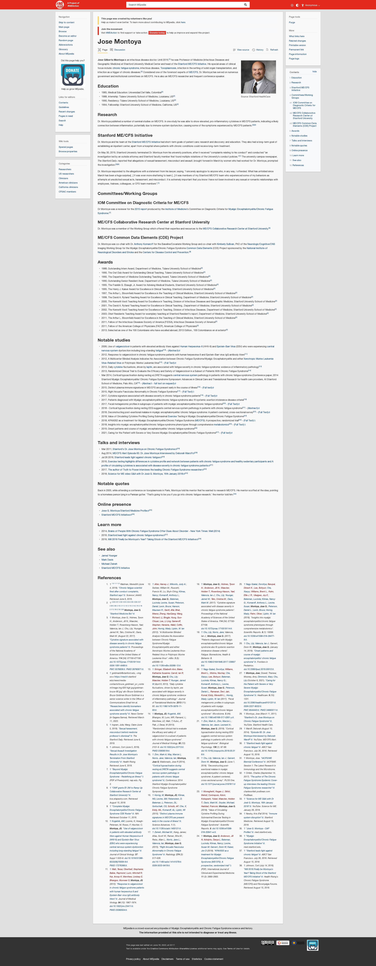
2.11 (122, 606)
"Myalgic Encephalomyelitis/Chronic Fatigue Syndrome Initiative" (260, 839)
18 (201, 395)
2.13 (129, 606)
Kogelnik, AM (118, 821)
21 (243, 407)
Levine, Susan (167, 602)
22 (254, 411)
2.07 (139, 602)
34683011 (271, 710)
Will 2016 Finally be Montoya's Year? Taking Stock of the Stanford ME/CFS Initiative (152, 539)
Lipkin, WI (180, 810)
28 (178, 448)
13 (260, 366)
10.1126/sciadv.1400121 (167, 828)
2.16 (140, 606)
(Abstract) (173, 351)
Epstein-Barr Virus (226, 346)
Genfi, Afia (169, 610)
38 (199, 538)
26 (195, 428)
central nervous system (185, 375)
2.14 (133, 606)
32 (205, 469)
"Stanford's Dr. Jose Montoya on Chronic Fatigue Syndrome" (259, 719)
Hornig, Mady (164, 628)
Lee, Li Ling (165, 621)
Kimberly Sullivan (225, 244)
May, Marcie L (174, 754)
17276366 (120, 865)
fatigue (159, 351)
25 (230, 424)
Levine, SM (162, 799)
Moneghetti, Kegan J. (213, 791)
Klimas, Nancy (216, 843)
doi (111, 662)
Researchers (65, 169)
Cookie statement (213, 959)
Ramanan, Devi (217, 691)
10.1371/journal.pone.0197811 (219, 784)
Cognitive (264, 244)
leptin (149, 367)
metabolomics (221, 425)
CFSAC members (67, 191)
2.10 (118, 606)
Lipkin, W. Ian (178, 628)
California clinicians (68, 187)
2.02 (120, 602)
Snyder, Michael (226, 802)
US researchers (66, 174)
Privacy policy (133, 959)
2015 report (141, 209)
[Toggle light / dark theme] (292, 5)
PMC (112, 669)
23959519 (163, 751)
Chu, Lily (173, 677)
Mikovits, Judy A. (178, 584)
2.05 (131, 602)
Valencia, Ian (170, 758)
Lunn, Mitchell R (134, 873)
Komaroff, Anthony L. (169, 595)
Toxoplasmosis (168, 68)
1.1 (116, 583)
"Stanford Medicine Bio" (121, 614)
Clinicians (63, 178)
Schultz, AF (173, 806)
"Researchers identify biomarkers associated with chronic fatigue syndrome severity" (125, 710)
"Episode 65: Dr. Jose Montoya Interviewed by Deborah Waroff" (259, 736)
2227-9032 (254, 706)
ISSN (112, 665)
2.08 (111, 606)
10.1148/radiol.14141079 (167, 862)
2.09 (114, 606)
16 (198, 387)
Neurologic (253, 244)
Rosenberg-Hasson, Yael (222, 591)
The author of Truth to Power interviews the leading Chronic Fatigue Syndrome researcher (155, 470)
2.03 (124, 602)
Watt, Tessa (117, 869)
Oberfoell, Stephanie (133, 869)
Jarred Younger (109, 556)
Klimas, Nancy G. (218, 680)
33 (186, 473)
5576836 (119, 669)
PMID (129, 669)
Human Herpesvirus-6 (191, 346)
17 (178, 391)
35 (150, 510)
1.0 (113, 583)
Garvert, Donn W (218, 847)
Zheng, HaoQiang (168, 614)
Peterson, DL (170, 802)
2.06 (135, 602)
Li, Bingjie (165, 617)
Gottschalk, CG (159, 806)
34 (234, 494)
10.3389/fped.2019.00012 (259, 669)
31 (211, 465)
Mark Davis (107, 560)
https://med (120, 677)
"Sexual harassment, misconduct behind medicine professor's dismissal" (124, 732)
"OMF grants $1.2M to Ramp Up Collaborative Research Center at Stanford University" (126, 791)
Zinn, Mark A (161, 754)
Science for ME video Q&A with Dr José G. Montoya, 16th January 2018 (145, 474)
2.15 (137, 606)
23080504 (120, 910)
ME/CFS (193, 72)
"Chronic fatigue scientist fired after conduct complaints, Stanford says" (126, 591)
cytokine (118, 367)
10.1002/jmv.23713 (173, 747)
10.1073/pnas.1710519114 (126, 662)
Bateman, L (157, 802)
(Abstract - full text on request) (158, 383)
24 (240, 420)
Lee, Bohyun (214, 677)
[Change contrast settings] (297, 5)
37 (166, 534)
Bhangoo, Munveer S (120, 880)
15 (138, 382)
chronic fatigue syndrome (126, 68)
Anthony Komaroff (143, 244)
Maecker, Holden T (161, 680)
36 (133, 514)
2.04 (128, 602)
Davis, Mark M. (211, 802)
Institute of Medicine (176, 209)
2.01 (117, 602)
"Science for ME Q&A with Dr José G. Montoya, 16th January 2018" (259, 802)
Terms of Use (233, 948)
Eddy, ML (156, 810)
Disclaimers (167, 959)
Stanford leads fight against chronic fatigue (137, 457)
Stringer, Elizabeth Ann (165, 669)
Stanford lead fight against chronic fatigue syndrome (135, 535)
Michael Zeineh (109, 564)
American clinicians (68, 183)
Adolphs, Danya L (212, 839)
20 (224, 403)
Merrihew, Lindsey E (132, 876)
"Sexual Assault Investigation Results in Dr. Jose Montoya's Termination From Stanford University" (124, 756)
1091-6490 (120, 665)
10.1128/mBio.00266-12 (167, 665)
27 (217, 432)
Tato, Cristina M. (218, 599)
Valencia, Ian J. (208, 595)
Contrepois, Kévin (216, 795)
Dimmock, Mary (265, 677)
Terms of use (182, 959)
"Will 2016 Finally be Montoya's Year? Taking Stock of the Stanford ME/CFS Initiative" (260, 873)
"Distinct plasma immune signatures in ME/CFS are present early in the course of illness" (168, 817)
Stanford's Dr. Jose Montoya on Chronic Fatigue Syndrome (144, 449)
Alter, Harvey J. (162, 584)
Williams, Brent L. (259, 591)
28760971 (137, 669)
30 (163, 456)
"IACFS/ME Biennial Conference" (258, 760)
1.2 (119, 583)
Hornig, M (159, 795)
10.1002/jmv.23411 (122, 906)
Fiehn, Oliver (256, 614)
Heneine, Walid (169, 625)
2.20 (122, 609)
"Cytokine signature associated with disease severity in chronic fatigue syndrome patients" (126, 643)
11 (246, 354)
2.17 (111, 609)
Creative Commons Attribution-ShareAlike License (173, 948)
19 (245, 399)
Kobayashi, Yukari (209, 799)
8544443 (253, 710)
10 (164, 350)
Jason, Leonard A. (222, 725)
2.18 (114, 609)
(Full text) (207, 388)
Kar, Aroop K (116, 876)
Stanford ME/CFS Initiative (192, 64)
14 (249, 370)
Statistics (197, 959)
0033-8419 (163, 865)
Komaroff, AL (169, 810)
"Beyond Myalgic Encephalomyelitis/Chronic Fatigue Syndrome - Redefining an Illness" (126, 773)
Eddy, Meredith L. (216, 695)
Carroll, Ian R (177, 673)
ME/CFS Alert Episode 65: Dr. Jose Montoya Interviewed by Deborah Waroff (153, 453)
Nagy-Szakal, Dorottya (213, 669)
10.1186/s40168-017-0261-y (218, 717)
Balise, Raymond (117, 873)
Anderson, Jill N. (212, 588)
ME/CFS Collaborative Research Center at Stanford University (235, 229)
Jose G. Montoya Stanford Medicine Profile (124, 511)
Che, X (183, 806)
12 (160, 362)
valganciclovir (123, 346)
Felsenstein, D (175, 799)
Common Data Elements (199, 248)
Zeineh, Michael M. (164, 832)
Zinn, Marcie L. (224, 721)
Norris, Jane (157, 758)
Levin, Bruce (165, 606)
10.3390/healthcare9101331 (260, 702)
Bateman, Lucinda (252, 599)
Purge (292, 22)
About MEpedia (151, 959)
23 (245, 415)
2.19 (118, 609)
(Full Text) (169, 363)
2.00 (113, 602)
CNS (272, 244)
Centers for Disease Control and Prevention (165, 252)
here (183, 22)
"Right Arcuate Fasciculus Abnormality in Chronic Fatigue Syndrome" (168, 850)
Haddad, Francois (209, 806)
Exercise (172, 416)
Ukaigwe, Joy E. (261, 595)
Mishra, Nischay (217, 673)
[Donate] (73, 73)
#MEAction (111, 33)
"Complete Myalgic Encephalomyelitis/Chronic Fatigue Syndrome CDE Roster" (126, 810)
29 (195, 452)
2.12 (125, 606)
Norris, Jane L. (173, 839)
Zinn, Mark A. (209, 721)
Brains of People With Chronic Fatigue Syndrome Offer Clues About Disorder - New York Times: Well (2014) (164, 531)
